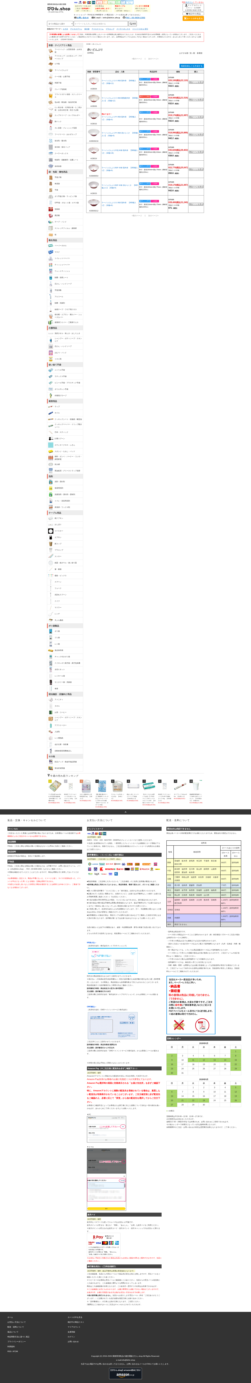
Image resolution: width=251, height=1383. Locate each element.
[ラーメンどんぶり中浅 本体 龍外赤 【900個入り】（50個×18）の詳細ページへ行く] (196, 152)
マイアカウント (193, 7)
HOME (88, 44)
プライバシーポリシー (16, 1342)
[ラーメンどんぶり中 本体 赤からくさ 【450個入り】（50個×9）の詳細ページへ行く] (196, 134)
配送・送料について (15, 1327)
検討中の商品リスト (76, 1322)
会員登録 (71, 1332)
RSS (9, 1351)
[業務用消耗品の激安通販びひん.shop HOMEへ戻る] (59, 9)
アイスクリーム (98, 29)
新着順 (199, 53)
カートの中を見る (195, 18)
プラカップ (110, 29)
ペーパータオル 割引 (140, 29)
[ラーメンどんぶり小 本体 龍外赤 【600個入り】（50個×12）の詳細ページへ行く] (196, 82)
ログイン (189, 2)
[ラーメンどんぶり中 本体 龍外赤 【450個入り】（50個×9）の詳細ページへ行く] (196, 117)
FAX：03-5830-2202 (135, 18)
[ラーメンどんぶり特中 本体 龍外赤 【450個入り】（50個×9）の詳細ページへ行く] (196, 169)
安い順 (192, 53)
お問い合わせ (83, 18)
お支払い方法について (16, 1322)
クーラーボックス (123, 29)
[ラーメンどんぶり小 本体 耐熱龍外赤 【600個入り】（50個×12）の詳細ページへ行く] (196, 99)
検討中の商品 (195, 14)
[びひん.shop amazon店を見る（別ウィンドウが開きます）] (125, 1373)
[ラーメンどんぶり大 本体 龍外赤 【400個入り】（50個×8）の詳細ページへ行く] (196, 204)
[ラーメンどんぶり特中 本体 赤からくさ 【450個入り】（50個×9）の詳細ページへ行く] (196, 186)
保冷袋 (86, 29)
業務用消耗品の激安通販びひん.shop (127, 1356)
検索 (134, 23)
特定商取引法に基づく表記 (18, 1337)
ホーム (10, 1317)
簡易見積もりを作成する (191, 65)
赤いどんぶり (97, 44)
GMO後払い (91, 1007)
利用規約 (11, 1346)
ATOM (15, 1351)
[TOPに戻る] (125, 812)
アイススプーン (76, 29)
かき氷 (65, 29)
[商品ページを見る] (94, 81)
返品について (12, 1332)
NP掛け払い (91, 943)
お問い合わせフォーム (66, 866)
